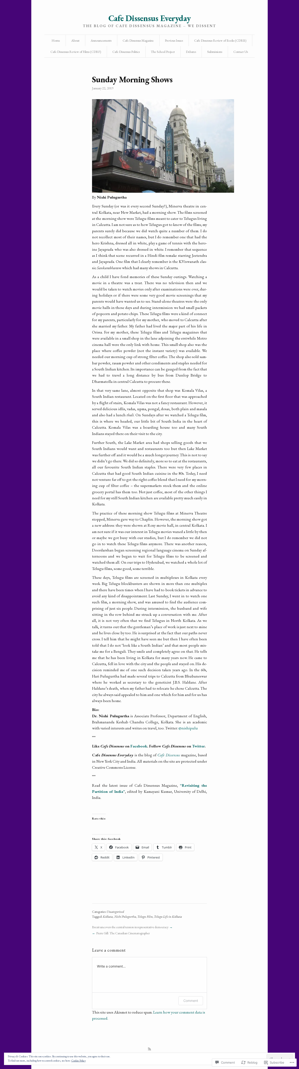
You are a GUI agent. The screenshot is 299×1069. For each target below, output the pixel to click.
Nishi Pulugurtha (125, 916)
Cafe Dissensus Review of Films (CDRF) (75, 52)
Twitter (198, 746)
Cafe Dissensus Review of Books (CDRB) (220, 40)
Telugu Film (145, 916)
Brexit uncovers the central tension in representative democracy (130, 927)
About (75, 40)
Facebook (138, 746)
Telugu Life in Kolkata (168, 916)
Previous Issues (174, 40)
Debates (191, 52)
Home (56, 40)
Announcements (101, 40)
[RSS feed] (149, 1049)
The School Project (163, 52)
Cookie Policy (78, 1060)
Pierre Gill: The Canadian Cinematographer (123, 933)
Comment (190, 1001)
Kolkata (108, 916)
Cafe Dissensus (168, 754)
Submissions (214, 52)
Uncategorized (115, 912)
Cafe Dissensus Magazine (138, 40)
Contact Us (240, 52)
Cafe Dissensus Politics (126, 52)
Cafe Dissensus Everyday (149, 18)
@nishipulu (188, 728)
